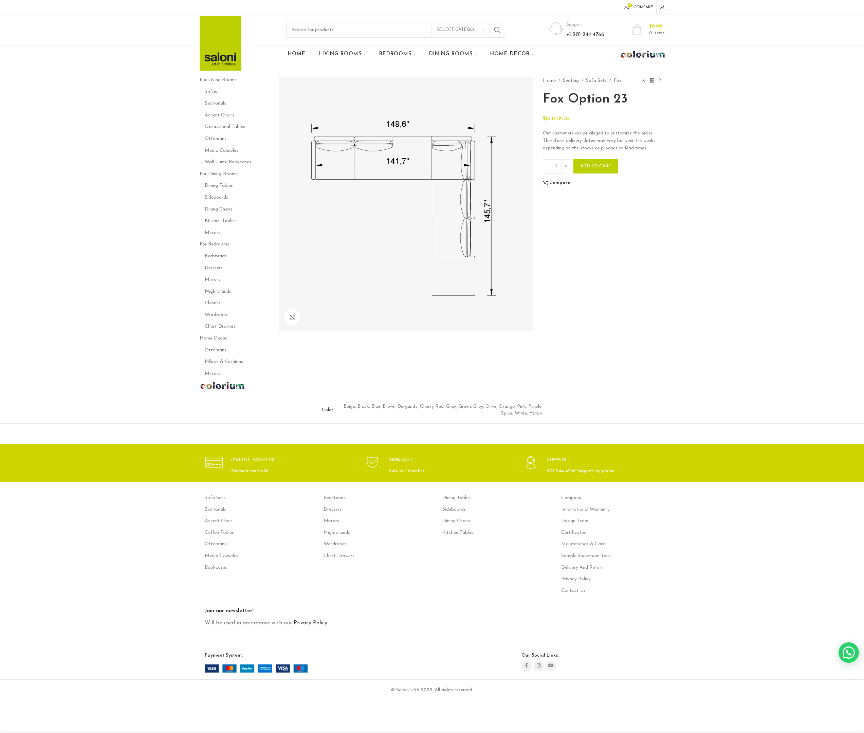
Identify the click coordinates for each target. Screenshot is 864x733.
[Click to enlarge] (292, 316)
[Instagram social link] (539, 666)
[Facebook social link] (526, 666)
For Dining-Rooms (219, 174)
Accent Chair (218, 521)
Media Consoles (221, 150)
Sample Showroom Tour (585, 555)
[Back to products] (652, 81)
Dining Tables (219, 185)
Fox (618, 80)
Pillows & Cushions (224, 361)
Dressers (214, 268)
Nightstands (218, 291)
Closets (212, 303)
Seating (571, 80)
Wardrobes (216, 314)
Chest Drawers (220, 326)
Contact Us (573, 590)
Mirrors (212, 232)
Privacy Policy (576, 579)
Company (571, 497)
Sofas (211, 91)
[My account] (662, 7)
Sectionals (215, 103)
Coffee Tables (219, 532)
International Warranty (585, 509)
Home (549, 80)
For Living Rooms (218, 80)
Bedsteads (216, 256)
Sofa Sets (596, 80)
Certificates (573, 532)
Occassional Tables (225, 126)
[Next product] (660, 81)
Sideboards (216, 197)
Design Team (574, 521)
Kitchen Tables (220, 220)
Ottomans (215, 138)
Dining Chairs (219, 209)
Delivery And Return (582, 567)
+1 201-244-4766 (585, 34)
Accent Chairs (219, 115)
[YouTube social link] (551, 666)
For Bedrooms (214, 244)
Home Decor (213, 338)
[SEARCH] (497, 30)
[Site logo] (220, 43)
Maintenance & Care (583, 544)
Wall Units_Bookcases (228, 162)
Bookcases (216, 567)
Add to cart (595, 166)
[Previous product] (644, 81)
